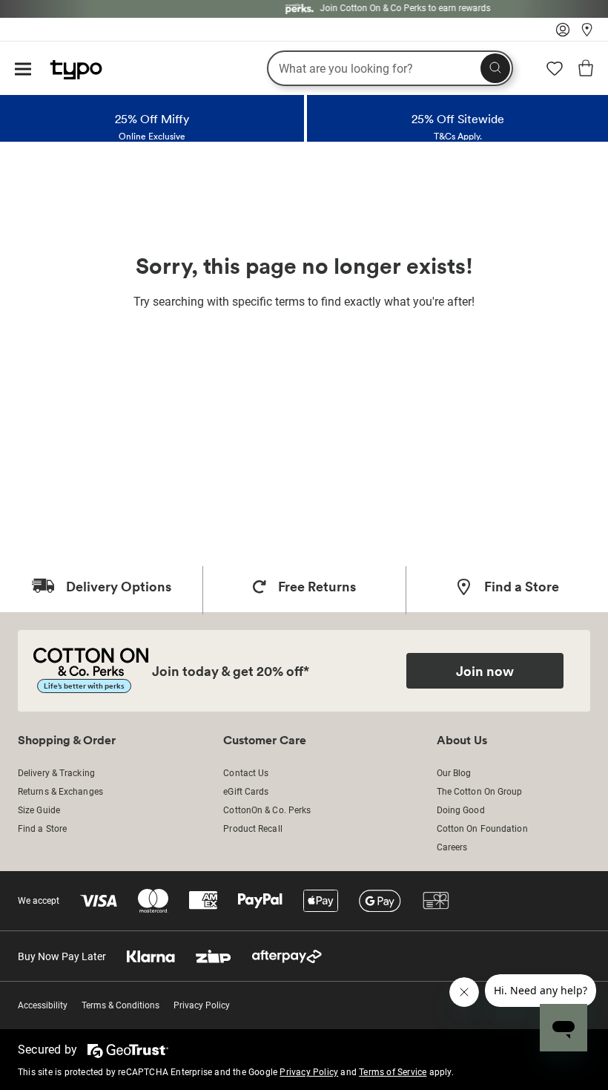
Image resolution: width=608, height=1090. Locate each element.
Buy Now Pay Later (62, 956)
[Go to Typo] (68, 66)
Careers (452, 847)
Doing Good (461, 810)
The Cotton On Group (480, 792)
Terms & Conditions (120, 1005)
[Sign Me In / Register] (563, 33)
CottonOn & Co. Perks (267, 810)
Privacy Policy (202, 1005)
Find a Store (42, 829)
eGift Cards (245, 792)
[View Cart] (586, 70)
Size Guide (39, 810)
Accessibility (42, 1005)
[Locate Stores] (587, 33)
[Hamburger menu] (23, 70)
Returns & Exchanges (60, 792)
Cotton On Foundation (482, 829)
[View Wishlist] (555, 73)
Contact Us (245, 773)
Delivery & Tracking (56, 773)
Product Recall (252, 829)
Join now (485, 671)
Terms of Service (392, 1072)
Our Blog (454, 773)
